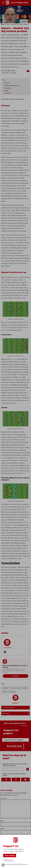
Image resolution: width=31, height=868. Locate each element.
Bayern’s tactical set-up (12, 85)
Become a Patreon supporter (14, 740)
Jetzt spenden (9, 855)
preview (4, 691)
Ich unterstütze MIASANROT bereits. (15, 864)
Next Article (5, 713)
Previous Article (9, 707)
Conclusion (8, 88)
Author (7, 90)
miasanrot (4, 70)
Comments (8, 93)
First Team (5, 72)
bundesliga (5, 688)
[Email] (5, 652)
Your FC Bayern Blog (19, 3)
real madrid (12, 691)
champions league (15, 688)
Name (2, 821)
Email (2, 828)
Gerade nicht (8, 860)
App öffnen (15, 676)
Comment (3, 798)
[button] (3, 865)
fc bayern (25, 688)
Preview (13, 72)
